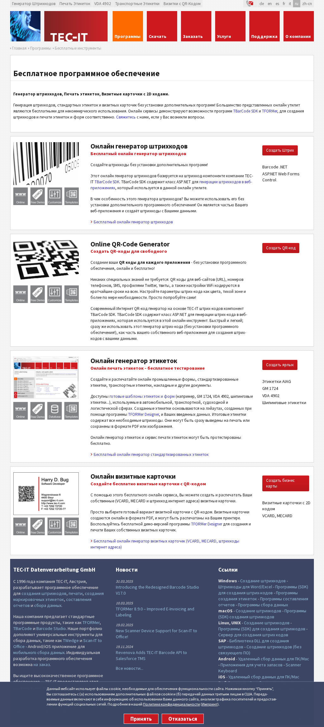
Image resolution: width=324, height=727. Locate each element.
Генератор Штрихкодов (33, 3)
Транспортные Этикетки (137, 3)
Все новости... (129, 668)
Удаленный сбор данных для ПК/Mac (273, 659)
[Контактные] (250, 3)
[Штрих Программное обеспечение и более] (25, 26)
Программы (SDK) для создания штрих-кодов (263, 590)
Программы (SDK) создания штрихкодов (262, 614)
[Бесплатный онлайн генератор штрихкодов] (46, 203)
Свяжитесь (126, 117)
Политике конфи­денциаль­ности (171, 704)
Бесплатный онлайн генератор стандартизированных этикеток (151, 454)
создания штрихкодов (44, 593)
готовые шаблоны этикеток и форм (142, 396)
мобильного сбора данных (39, 652)
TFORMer (269, 111)
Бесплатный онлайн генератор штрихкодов (133, 222)
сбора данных (47, 605)
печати (76, 593)
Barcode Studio (51, 628)
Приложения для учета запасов (252, 665)
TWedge (71, 640)
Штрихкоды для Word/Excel (245, 587)
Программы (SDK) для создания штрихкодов (261, 629)
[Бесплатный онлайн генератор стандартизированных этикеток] (46, 418)
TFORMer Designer (143, 414)
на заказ (42, 664)
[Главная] (76, 26)
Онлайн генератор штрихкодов (139, 146)
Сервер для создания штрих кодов (253, 635)
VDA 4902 (102, 3)
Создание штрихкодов (263, 581)
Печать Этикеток (74, 3)
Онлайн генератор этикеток (133, 360)
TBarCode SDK (245, 111)
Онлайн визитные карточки (133, 476)
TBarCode (22, 628)
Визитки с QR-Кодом (182, 3)
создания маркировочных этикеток (58, 596)
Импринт (209, 704)
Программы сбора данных (263, 605)
